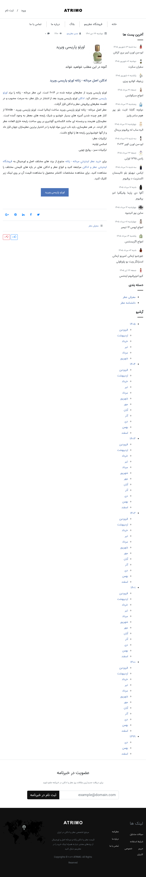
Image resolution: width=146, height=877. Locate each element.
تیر (126, 347)
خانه (114, 24)
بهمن (125, 427)
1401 (133, 587)
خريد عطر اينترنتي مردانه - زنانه (83, 161)
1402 (133, 513)
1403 (133, 438)
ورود (23, 10)
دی (126, 421)
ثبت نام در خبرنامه (43, 795)
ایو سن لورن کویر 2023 (130, 144)
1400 (133, 662)
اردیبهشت (122, 335)
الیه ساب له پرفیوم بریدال (128, 130)
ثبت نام (9, 10)
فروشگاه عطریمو (93, 24)
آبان (126, 410)
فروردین (123, 330)
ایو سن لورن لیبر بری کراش (128, 52)
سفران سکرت (135, 67)
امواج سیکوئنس (134, 95)
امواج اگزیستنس (134, 241)
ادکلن (81, 98)
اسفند (124, 433)
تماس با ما (35, 24)
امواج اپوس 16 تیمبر (132, 227)
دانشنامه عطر (128, 303)
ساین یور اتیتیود (134, 213)
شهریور (124, 358)
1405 (133, 324)
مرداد (125, 352)
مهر (126, 404)
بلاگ (72, 24)
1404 (133, 364)
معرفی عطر (129, 297)
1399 (133, 736)
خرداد (125, 341)
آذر (126, 415)
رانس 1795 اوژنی (134, 158)
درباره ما (55, 24)
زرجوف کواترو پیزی (133, 81)
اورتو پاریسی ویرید (70, 47)
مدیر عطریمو (72, 33)
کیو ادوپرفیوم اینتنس (131, 276)
